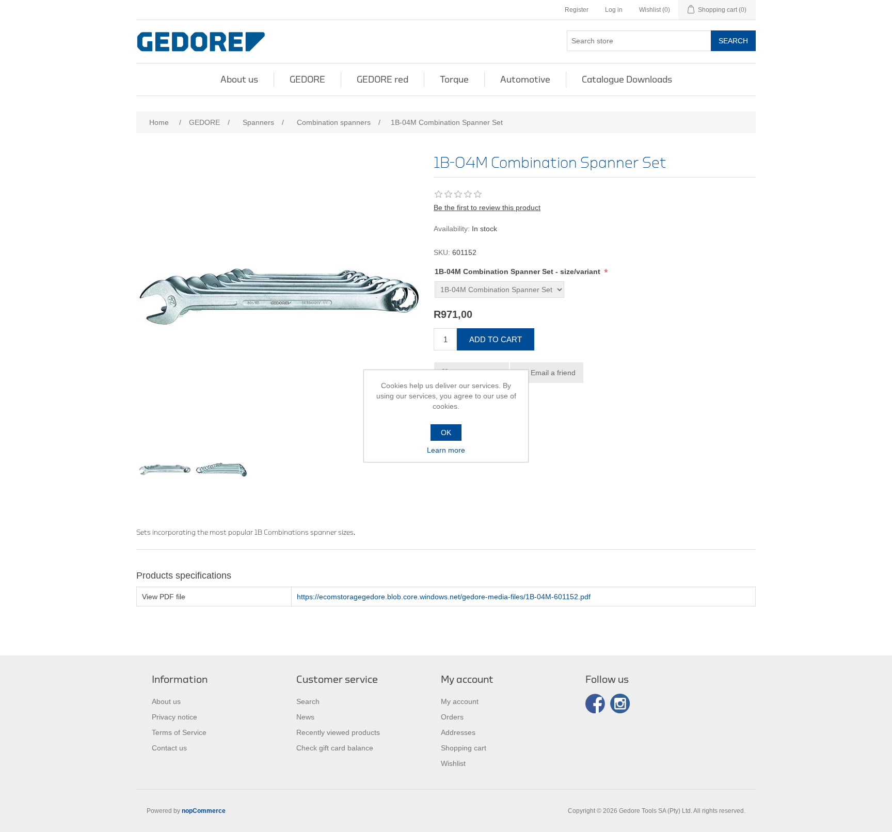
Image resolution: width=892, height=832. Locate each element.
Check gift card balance (334, 748)
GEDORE (307, 79)
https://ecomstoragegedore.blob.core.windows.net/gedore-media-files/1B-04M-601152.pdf (444, 597)
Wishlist (453, 763)
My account (460, 701)
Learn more (446, 450)
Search (733, 41)
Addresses (458, 732)
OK (446, 432)
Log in (614, 9)
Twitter (620, 703)
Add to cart (495, 339)
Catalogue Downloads (627, 79)
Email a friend (553, 373)
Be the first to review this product (487, 207)
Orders (452, 717)
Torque (454, 79)
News (305, 717)
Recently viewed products (338, 732)
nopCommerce (204, 810)
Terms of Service (179, 732)
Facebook (595, 703)
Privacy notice (174, 717)
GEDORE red (382, 79)
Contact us (169, 748)
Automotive (525, 79)
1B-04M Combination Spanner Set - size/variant (518, 271)
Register (576, 9)
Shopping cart (463, 748)
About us (239, 79)
